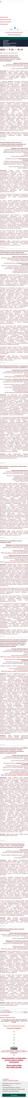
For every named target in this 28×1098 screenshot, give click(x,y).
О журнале (6, 40)
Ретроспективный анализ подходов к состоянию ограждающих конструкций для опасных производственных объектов (13, 144)
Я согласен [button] (14, 1095)
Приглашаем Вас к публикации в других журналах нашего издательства (14, 1060)
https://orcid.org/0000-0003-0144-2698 (18, 392)
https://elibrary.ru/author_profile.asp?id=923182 (16, 775)
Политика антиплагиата (5, 21)
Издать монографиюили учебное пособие (14, 1066)
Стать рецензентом (4, 1015)
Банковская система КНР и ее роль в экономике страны (11, 541)
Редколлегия (6, 44)
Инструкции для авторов (9, 43)
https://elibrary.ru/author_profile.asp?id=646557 (16, 553)
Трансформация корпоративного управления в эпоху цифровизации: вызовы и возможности (14, 366)
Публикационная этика (5, 19)
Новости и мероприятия (9, 46)
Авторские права (4, 17)
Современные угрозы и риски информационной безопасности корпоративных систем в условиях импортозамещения (10, 58)
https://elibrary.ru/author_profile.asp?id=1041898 (16, 656)
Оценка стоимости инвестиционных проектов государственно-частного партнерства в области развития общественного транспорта (14, 252)
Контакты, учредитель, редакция (7, 1017)
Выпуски (5, 41)
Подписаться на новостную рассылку (14, 32)
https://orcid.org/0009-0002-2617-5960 (18, 376)
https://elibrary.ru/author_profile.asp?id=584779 (16, 671)
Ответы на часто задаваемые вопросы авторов (14, 1025)
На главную (6, 1079)
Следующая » (6, 1010)
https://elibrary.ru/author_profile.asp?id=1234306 (16, 562)
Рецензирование (4, 24)
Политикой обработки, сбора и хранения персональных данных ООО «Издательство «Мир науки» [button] (13, 1089)
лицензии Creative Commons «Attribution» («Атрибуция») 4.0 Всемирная (14, 1052)
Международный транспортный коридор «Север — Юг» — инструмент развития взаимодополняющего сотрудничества (12, 845)
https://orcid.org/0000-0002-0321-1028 (18, 773)
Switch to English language (15, 34)
